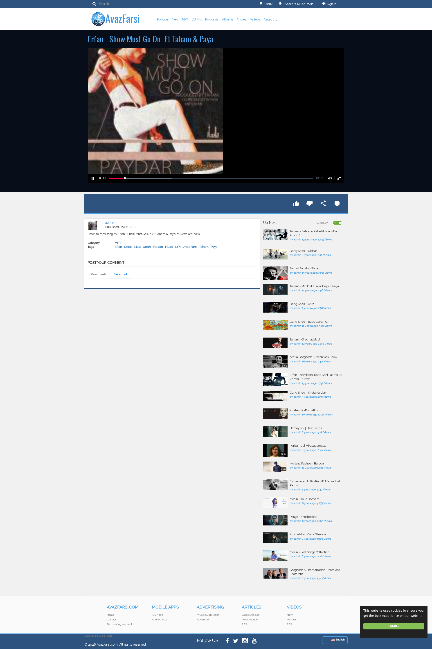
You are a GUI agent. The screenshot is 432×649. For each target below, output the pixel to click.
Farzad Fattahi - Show (304, 268)
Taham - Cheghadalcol (305, 339)
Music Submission (208, 614)
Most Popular (250, 619)
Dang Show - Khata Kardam (308, 392)
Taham (204, 246)
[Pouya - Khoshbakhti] (275, 520)
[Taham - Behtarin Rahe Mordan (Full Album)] (275, 234)
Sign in (331, 4)
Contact (111, 619)
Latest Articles (250, 614)
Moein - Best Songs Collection (309, 552)
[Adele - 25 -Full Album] (275, 413)
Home (268, 3)
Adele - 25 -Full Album (305, 410)
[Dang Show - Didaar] (275, 254)
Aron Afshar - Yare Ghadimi (308, 534)
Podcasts (211, 19)
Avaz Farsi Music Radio (98, 635)
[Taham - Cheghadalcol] (275, 343)
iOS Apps (157, 614)
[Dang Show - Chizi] (275, 307)
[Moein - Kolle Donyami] (275, 502)
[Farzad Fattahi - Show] (275, 273)
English (340, 639)
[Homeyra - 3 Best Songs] (275, 431)
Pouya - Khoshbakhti (303, 516)
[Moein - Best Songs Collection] (275, 555)
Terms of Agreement (119, 624)
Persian (158, 246)
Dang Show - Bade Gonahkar (309, 321)
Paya (214, 246)
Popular (162, 19)
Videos (255, 19)
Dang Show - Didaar (303, 250)
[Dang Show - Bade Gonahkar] (275, 325)
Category (270, 19)
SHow (128, 246)
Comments (98, 274)
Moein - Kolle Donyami (305, 499)
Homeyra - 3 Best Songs (306, 428)
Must (137, 246)
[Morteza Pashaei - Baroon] (275, 467)
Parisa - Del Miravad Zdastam (309, 445)
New (175, 19)
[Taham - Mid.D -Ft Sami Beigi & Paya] (275, 289)
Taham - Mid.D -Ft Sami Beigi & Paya (314, 286)
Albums (227, 19)
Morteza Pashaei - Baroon (307, 463)
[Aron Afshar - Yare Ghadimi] (275, 537)
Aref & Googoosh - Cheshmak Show (313, 357)
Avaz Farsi (190, 246)
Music (169, 246)
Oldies (241, 19)
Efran (118, 246)
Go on (147, 246)
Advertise (203, 619)
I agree (393, 626)
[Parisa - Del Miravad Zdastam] (275, 450)
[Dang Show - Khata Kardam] (275, 396)
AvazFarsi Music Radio (298, 4)
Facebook (121, 274)
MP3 (185, 19)
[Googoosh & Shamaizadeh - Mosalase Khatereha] (275, 573)
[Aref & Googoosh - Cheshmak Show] (275, 361)
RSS (244, 624)
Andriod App (159, 619)
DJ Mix (197, 19)
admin (109, 222)
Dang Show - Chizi (302, 304)
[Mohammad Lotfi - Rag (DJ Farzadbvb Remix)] (275, 484)
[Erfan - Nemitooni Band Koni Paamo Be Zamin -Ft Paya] (275, 379)
